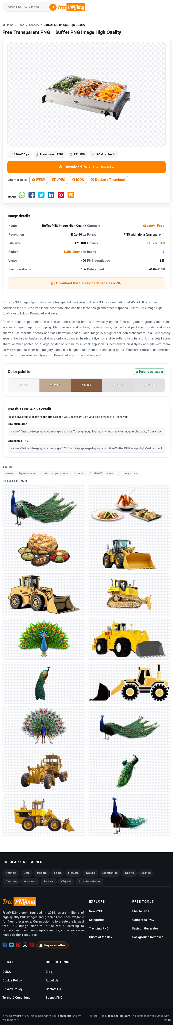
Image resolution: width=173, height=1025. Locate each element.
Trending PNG (99, 928)
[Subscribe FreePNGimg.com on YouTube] (32, 945)
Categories (96, 919)
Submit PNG (54, 997)
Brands (146, 872)
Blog (49, 971)
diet (44, 473)
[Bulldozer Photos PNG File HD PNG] (129, 682)
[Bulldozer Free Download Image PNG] (129, 550)
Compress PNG (143, 919)
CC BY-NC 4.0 (155, 243)
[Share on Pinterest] (61, 196)
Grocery (149, 225)
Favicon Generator (145, 928)
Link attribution (17, 424)
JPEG (60, 180)
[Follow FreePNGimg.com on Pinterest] (18, 945)
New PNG (95, 911)
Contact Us (53, 989)
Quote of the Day (100, 937)
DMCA (7, 971)
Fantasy (49, 881)
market (79, 473)
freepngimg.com (119, 1015)
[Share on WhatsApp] (22, 196)
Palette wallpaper (150, 371)
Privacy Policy (12, 989)
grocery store (128, 473)
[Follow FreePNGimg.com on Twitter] (11, 945)
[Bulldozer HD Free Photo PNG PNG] (129, 594)
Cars (27, 872)
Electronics (110, 872)
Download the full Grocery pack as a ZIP (89, 283)
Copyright (15, 1015)
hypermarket (27, 473)
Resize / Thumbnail (110, 180)
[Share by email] (70, 196)
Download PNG (89, 167)
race (110, 473)
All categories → (89, 881)
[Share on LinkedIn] (51, 196)
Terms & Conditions (16, 997)
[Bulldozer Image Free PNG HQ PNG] (129, 638)
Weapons (30, 881)
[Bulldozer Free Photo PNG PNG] (44, 594)
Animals (10, 872)
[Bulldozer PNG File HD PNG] (44, 770)
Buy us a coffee (54, 945)
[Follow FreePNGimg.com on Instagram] (25, 945)
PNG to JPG (140, 911)
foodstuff (96, 473)
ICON (79, 180)
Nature (90, 872)
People (42, 872)
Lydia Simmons (75, 251)
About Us (52, 980)
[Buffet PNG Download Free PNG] (44, 550)
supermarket (60, 473)
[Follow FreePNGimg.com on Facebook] (5, 945)
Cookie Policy (12, 980)
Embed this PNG (18, 440)
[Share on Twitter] (41, 196)
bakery (9, 473)
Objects (66, 881)
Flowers (73, 872)
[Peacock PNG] (44, 505)
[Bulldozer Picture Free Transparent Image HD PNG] (44, 815)
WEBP (40, 180)
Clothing (11, 881)
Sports (129, 872)
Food (161, 225)
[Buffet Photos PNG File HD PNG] (129, 505)
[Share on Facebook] (31, 196)
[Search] (53, 7)
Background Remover (147, 937)
